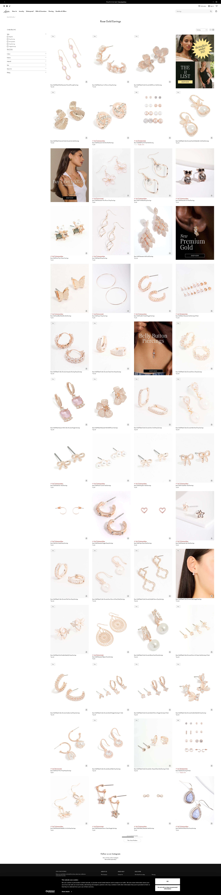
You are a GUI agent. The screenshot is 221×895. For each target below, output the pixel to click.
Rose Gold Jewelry (11, 17)
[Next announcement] (212, 1)
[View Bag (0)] (216, 11)
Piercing (153, 874)
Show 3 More (10, 49)
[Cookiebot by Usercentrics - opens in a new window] (50, 891)
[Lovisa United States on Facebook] (4, 6)
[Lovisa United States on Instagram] (7, 6)
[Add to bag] (86, 81)
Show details (66, 891)
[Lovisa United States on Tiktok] (9, 6)
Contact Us (120, 874)
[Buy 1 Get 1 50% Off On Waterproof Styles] (70, 173)
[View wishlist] (217, 6)
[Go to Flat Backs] (211, 11)
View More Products (132, 840)
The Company (104, 874)
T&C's (120, 2)
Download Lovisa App (140, 874)
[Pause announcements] (216, 2)
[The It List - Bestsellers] (195, 60)
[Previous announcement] (5, 1)
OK (168, 881)
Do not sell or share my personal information (167, 888)
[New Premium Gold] (195, 231)
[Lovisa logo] (6, 11)
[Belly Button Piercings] (153, 346)
